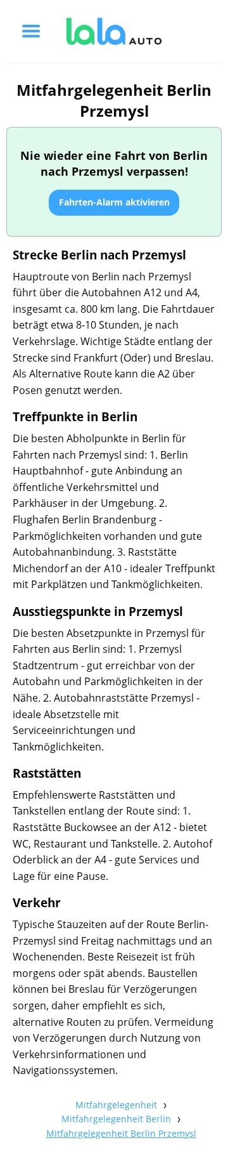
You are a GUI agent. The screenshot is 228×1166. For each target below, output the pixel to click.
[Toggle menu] (31, 31)
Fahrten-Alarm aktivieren (114, 202)
